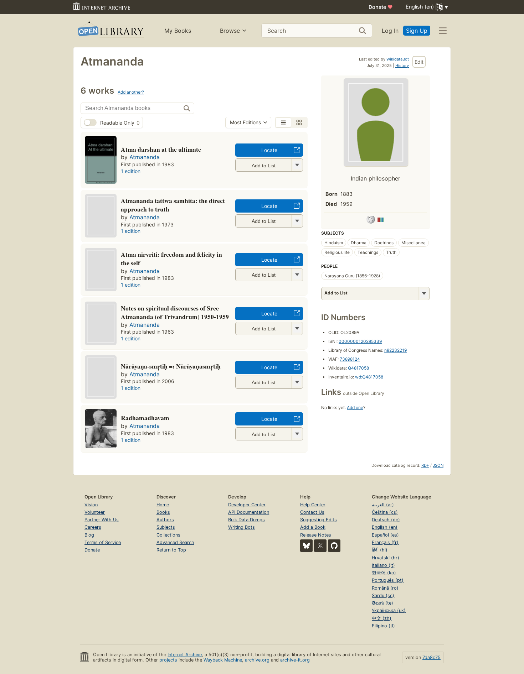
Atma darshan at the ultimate (161, 149)
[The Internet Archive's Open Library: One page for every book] (110, 31)
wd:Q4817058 (369, 377)
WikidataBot (397, 59)
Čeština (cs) (385, 512)
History (402, 65)
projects (168, 660)
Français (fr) (385, 542)
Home (162, 504)
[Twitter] (320, 545)
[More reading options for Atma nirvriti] (297, 274)
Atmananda (144, 157)
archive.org (257, 660)
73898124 (350, 359)
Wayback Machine (223, 660)
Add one (355, 407)
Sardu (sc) (383, 595)
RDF (425, 465)
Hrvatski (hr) (385, 557)
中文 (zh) (381, 618)
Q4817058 (358, 368)
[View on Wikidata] (380, 221)
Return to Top (171, 550)
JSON (438, 465)
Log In (390, 30)
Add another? (131, 92)
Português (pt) (388, 580)
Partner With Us (101, 519)
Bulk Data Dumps (246, 519)
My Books (177, 30)
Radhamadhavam (145, 417)
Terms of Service (102, 542)
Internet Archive (185, 654)
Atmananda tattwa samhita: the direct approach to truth (173, 205)
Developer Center (247, 504)
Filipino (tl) (383, 625)
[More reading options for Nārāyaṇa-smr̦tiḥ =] (297, 382)
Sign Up (416, 30)
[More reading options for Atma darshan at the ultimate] (297, 165)
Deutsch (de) (386, 519)
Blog (89, 535)
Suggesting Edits (318, 519)
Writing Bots (241, 527)
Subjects (165, 527)
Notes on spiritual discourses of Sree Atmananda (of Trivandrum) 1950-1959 (175, 312)
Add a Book (312, 527)
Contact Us (312, 512)
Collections (168, 535)
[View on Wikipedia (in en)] (370, 221)
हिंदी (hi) (379, 550)
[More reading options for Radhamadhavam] (297, 433)
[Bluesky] (306, 545)
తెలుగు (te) (382, 603)
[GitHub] (334, 545)
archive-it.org (295, 660)
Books (163, 512)
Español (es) (385, 535)
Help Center (312, 504)
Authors (165, 519)
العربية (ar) (383, 504)
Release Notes (315, 535)
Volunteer (94, 512)
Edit (419, 62)
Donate (381, 7)
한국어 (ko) (384, 572)
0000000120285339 (360, 341)
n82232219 (395, 350)
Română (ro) (385, 588)
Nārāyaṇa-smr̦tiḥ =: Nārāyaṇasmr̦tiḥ (171, 366)
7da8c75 (431, 657)
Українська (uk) (389, 610)
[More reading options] (424, 293)
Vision (91, 504)
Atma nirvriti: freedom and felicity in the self (171, 258)
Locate (269, 150)
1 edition (130, 171)
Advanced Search (175, 542)
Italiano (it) (383, 565)
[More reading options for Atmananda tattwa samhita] (297, 221)
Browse (230, 30)
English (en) (384, 527)
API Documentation (248, 512)
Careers (92, 527)
